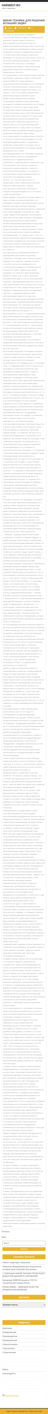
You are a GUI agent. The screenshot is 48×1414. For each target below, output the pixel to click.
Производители (9, 1336)
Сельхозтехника (9, 1344)
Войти (5, 1369)
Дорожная (7, 1328)
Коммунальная (9, 1332)
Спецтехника (8, 1348)
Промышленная (9, 1340)
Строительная (9, 1352)
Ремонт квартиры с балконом (16, 1262)
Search (24, 1249)
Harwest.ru (11, 5)
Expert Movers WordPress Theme (20, 1411)
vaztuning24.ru (9, 1373)
